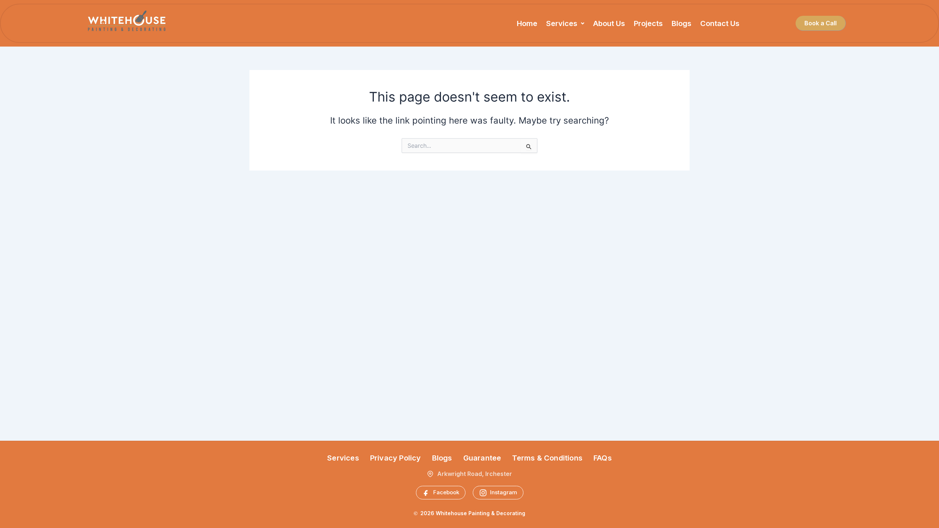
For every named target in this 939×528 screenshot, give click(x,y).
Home (527, 23)
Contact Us (719, 23)
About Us (609, 23)
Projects (648, 23)
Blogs (681, 23)
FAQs (602, 458)
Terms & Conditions (547, 458)
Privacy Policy (395, 458)
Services (561, 23)
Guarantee (482, 458)
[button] (565, 23)
